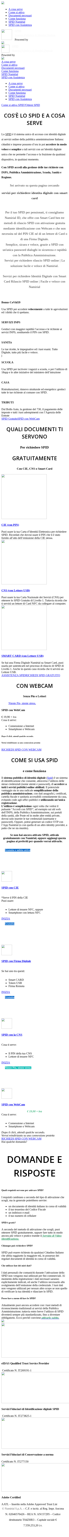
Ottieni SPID (32, 105)
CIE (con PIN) (10, 524)
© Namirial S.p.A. (12, 1508)
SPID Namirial (16, 21)
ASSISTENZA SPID (13, 675)
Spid (49, 777)
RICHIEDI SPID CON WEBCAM (21, 749)
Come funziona (17, 18)
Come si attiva (16, 12)
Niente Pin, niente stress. (22, 703)
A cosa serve (15, 9)
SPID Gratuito (9, 418)
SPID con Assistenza (20, 24)
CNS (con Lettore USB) (15, 590)
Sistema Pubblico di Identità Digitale (35, 35)
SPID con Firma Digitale (16, 961)
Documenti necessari (20, 15)
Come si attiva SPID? (13, 105)
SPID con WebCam (29, 418)
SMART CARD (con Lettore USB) (22, 655)
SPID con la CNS (11, 1034)
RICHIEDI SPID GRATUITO (42, 675)
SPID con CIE (10, 887)
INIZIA (5, 918)
